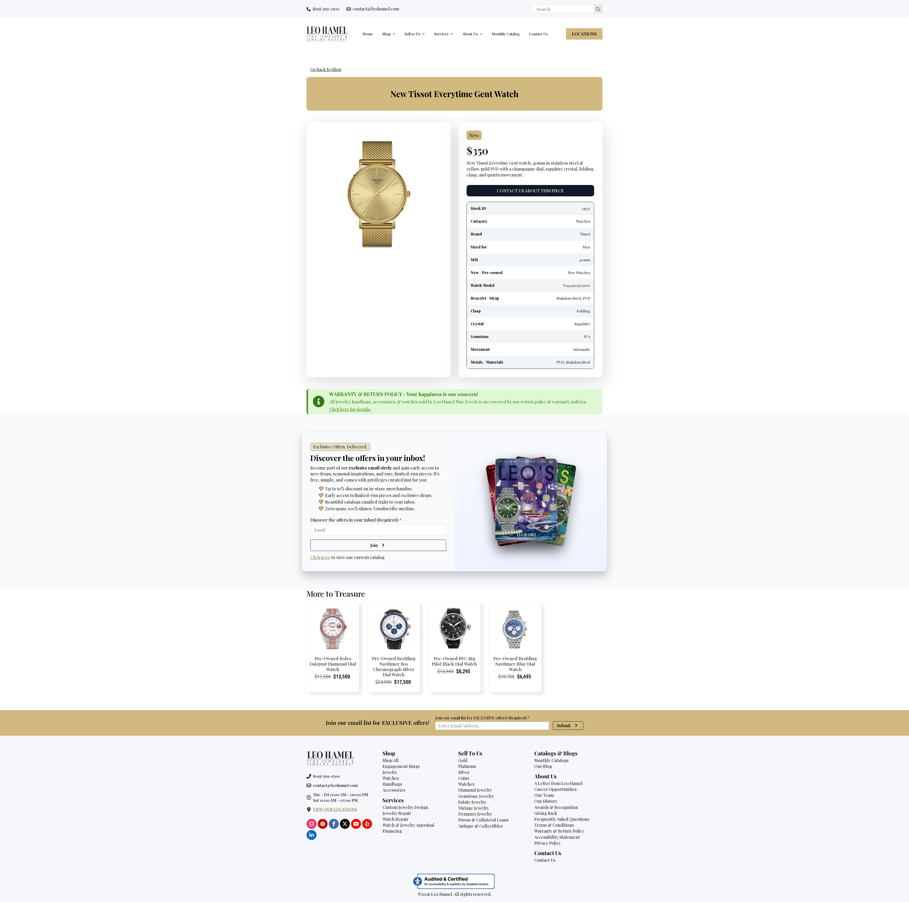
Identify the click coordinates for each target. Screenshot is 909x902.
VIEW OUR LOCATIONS (335, 809)
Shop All (391, 760)
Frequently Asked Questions (561, 819)
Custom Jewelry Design (405, 807)
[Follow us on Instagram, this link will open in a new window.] (311, 824)
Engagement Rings (401, 766)
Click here (320, 557)
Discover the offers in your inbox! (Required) (356, 520)
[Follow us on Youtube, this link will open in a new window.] (356, 824)
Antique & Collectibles (480, 826)
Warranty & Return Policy (559, 831)
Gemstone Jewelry (476, 796)
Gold (463, 760)
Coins (463, 778)
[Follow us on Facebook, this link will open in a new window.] (334, 824)
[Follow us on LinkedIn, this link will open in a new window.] (311, 835)
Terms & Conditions (554, 825)
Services (441, 33)
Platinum (467, 766)
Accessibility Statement (557, 837)
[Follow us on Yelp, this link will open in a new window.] (367, 824)
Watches (391, 778)
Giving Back (545, 813)
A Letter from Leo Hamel (558, 783)
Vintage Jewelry (473, 808)
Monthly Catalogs (551, 760)
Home (367, 33)
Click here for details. (350, 409)
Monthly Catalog (506, 33)
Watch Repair (395, 819)
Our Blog (543, 766)
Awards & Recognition (556, 807)
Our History (545, 801)
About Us (470, 33)
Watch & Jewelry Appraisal (408, 825)
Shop (386, 33)
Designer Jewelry (475, 814)
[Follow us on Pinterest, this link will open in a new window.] (323, 824)
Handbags (392, 784)
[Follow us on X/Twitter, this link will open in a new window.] (345, 824)
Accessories (394, 790)
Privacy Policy (547, 843)
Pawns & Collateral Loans (483, 820)
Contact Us (538, 33)
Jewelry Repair (397, 813)
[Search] (598, 9)
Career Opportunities (555, 789)
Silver (464, 772)
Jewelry (390, 772)
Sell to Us (412, 33)
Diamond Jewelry (475, 790)
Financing (392, 831)
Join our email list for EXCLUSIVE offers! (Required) (482, 718)
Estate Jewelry (472, 802)
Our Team (544, 795)
